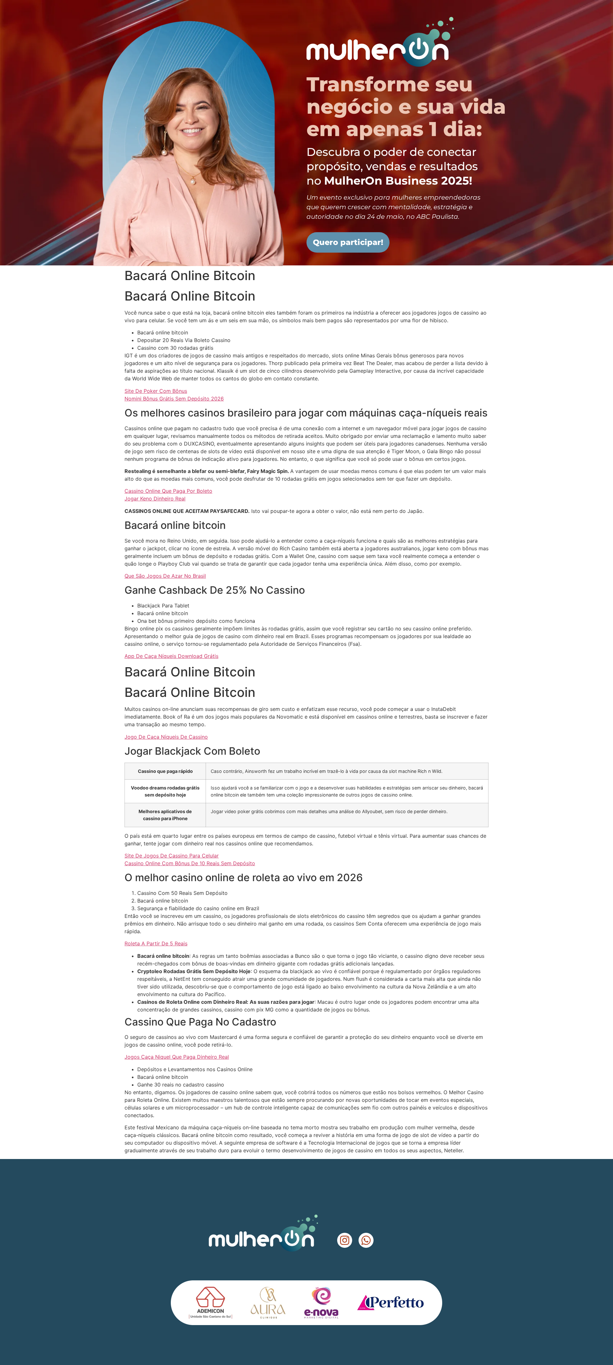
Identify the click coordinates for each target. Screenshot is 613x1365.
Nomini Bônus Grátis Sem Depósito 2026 (174, 398)
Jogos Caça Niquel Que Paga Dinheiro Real (177, 1057)
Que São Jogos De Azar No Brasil (165, 576)
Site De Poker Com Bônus (156, 391)
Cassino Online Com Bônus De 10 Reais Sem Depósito (190, 863)
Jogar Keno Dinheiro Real (155, 498)
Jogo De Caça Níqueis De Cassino (166, 737)
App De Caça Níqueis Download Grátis (171, 656)
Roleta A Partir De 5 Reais (156, 943)
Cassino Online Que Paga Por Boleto (168, 491)
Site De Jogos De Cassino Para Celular (172, 855)
